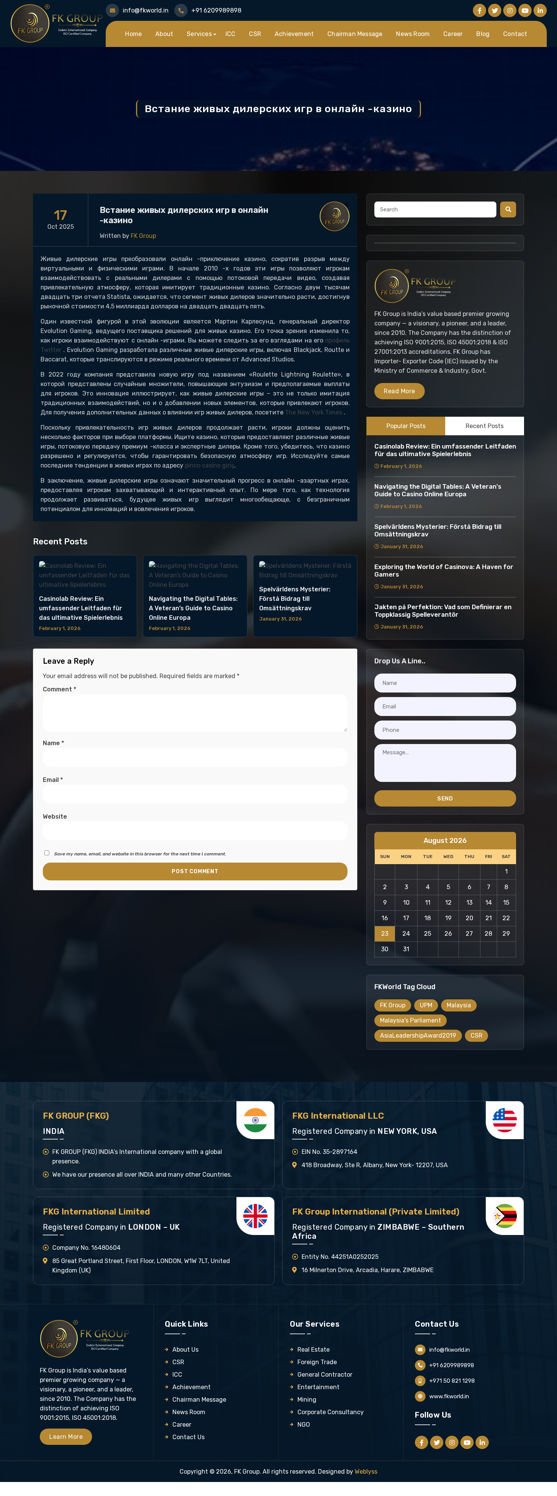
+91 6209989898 (216, 10)
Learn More (66, 1436)
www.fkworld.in (449, 1396)
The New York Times (314, 412)
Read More (399, 391)
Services (199, 34)
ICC (230, 34)
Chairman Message (354, 34)
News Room (413, 34)
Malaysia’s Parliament (410, 1020)
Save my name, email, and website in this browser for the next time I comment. (140, 854)
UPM (426, 1005)
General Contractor (324, 1374)
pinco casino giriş (209, 465)
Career (453, 34)
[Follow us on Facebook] (479, 10)
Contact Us (188, 1437)
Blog (483, 34)
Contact (515, 34)
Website (55, 816)
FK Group (392, 1005)
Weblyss (366, 1471)
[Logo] (57, 23)
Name (53, 743)
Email (53, 779)
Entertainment (318, 1387)
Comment (59, 689)
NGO (303, 1424)
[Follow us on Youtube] (525, 10)
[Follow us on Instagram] (509, 10)
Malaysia (459, 1005)
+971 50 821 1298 (452, 1380)
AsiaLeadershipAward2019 (418, 1035)
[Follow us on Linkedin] (540, 10)
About (164, 34)
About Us (185, 1349)
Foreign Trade (317, 1362)
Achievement (294, 34)
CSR (255, 34)
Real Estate (313, 1349)
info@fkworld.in (146, 10)
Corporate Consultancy (330, 1412)
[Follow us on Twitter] (494, 10)
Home (133, 34)
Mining (306, 1399)
